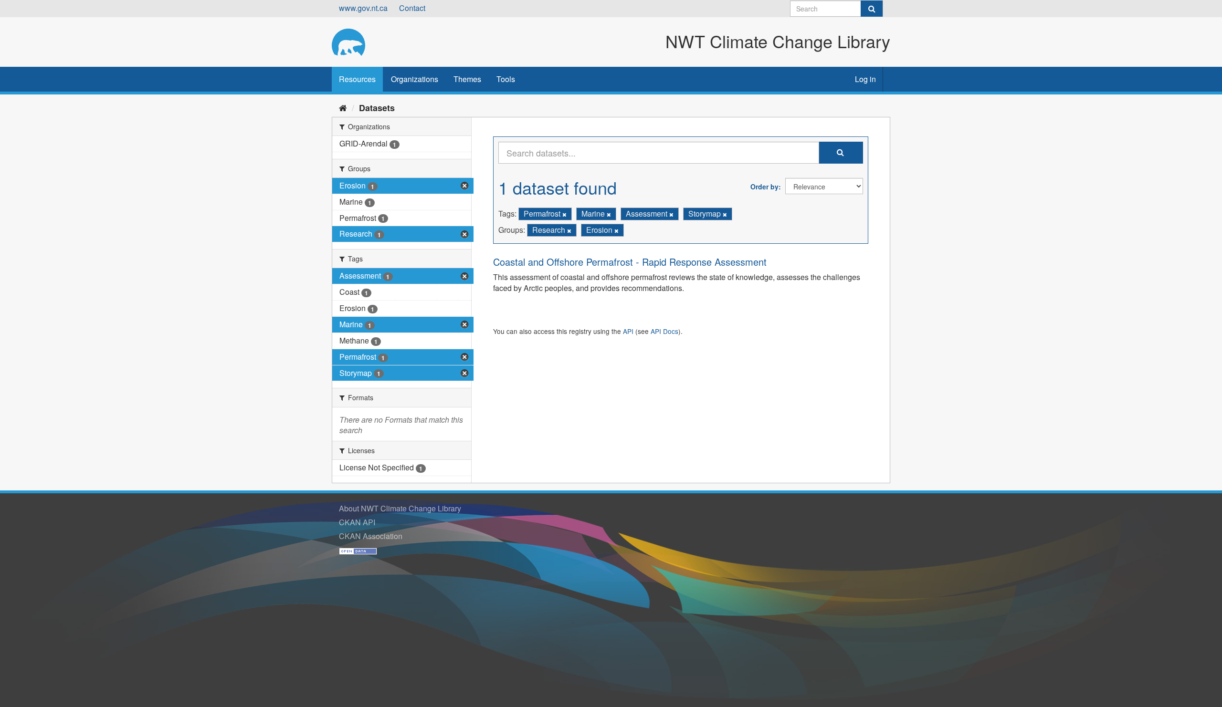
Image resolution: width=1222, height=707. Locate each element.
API (628, 331)
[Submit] (872, 8)
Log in (865, 78)
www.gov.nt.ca (363, 7)
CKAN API (357, 522)
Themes (467, 78)
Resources (357, 78)
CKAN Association (370, 535)
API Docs (664, 331)
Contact (412, 7)
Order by (764, 186)
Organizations (414, 78)
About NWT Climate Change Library (400, 508)
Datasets (377, 108)
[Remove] (564, 214)
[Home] (343, 107)
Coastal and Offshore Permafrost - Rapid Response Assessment (630, 262)
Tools (505, 78)
